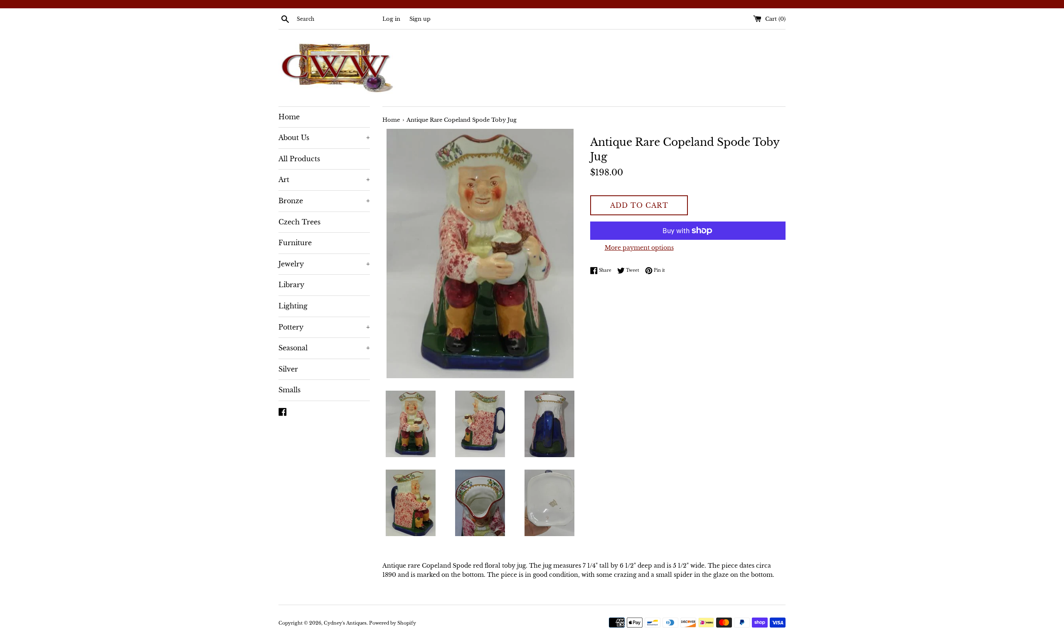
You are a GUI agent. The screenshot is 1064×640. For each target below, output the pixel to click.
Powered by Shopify (392, 623)
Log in (391, 19)
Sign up (420, 19)
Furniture (295, 243)
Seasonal (324, 348)
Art (324, 179)
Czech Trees (299, 222)
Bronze (324, 201)
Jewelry (324, 264)
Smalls (289, 390)
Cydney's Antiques (345, 623)
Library (291, 285)
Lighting (293, 306)
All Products (299, 159)
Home (289, 117)
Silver (288, 369)
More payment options (639, 247)
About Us (324, 137)
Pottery (324, 327)
